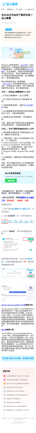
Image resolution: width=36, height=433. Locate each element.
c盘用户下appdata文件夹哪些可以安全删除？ (18, 383)
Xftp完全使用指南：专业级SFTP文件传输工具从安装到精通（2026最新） (18, 376)
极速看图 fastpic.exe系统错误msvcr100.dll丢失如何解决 (18, 410)
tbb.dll (3, 330)
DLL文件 (24, 65)
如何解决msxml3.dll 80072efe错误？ (15, 391)
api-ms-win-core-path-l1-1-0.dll (13, 305)
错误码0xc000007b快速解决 (13, 402)
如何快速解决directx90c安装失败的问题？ (17, 395)
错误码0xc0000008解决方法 (13, 398)
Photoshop (7, 84)
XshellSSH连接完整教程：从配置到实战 (17, 380)
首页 (3, 9)
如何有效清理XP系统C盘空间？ (14, 387)
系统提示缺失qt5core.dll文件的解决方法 (16, 406)
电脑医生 (10, 9)
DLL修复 (19, 9)
